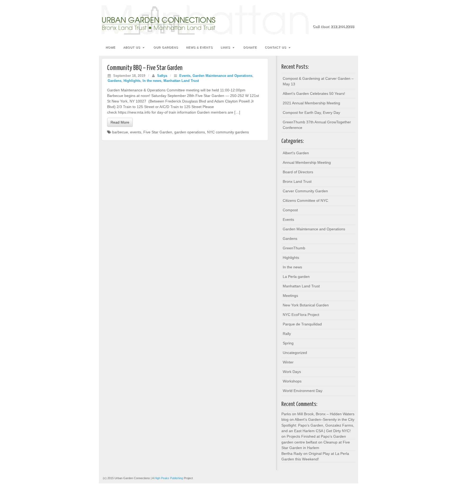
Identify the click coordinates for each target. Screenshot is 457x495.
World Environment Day (302, 391)
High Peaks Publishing (168, 478)
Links (225, 47)
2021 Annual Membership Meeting (311, 103)
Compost (290, 210)
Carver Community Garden (305, 191)
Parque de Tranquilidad (302, 324)
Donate (250, 47)
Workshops (292, 381)
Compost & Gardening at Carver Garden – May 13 (318, 81)
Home (110, 47)
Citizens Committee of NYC (305, 200)
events (135, 132)
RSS (350, 19)
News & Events (199, 47)
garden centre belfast (299, 442)
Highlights (132, 81)
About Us (131, 47)
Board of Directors (298, 172)
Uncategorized (295, 353)
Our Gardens (165, 47)
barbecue (120, 132)
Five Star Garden (157, 132)
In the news (152, 81)
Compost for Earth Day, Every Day (311, 112)
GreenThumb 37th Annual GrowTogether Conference (317, 125)
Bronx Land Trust (297, 181)
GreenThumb (294, 248)
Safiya (162, 76)
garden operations (189, 132)
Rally (287, 333)
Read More (120, 122)
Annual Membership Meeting (307, 162)
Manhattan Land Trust (181, 81)
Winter (288, 362)
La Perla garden (296, 276)
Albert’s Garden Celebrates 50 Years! (314, 93)
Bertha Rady (291, 453)
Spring (288, 343)
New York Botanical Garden (306, 305)
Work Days (292, 372)
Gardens (114, 81)
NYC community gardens (228, 132)
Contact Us (275, 47)
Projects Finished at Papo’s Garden (316, 436)
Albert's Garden (296, 153)
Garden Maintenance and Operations (222, 76)
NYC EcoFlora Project (301, 314)
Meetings (290, 295)
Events (184, 76)
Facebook (343, 19)
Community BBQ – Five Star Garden (144, 68)
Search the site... (351, 47)
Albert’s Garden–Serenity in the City (324, 419)
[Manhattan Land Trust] (228, 20)
